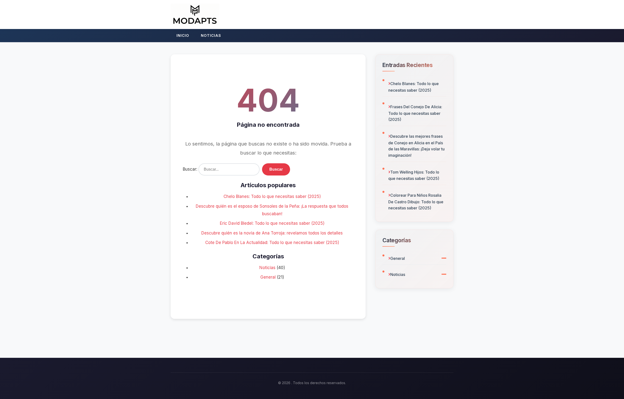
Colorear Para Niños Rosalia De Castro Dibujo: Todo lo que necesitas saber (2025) (415, 201)
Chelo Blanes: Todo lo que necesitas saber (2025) (272, 196)
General (268, 277)
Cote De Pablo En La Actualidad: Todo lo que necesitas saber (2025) (272, 242)
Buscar (276, 169)
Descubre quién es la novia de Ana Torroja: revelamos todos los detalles (272, 233)
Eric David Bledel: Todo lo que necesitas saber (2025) (272, 223)
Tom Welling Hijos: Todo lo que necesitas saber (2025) (413, 175)
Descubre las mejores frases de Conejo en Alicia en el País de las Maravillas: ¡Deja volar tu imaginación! (416, 146)
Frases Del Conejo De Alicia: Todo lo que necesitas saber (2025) (415, 113)
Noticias (211, 35)
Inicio (182, 35)
